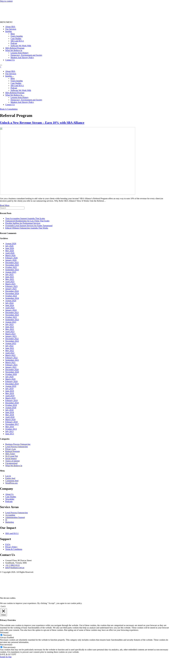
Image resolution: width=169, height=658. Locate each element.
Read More (4, 205)
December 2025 (12, 262)
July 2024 (9, 303)
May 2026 (9, 251)
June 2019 (9, 391)
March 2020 (10, 379)
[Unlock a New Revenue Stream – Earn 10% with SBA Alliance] (67, 194)
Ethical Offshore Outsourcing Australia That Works (26, 228)
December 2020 (12, 369)
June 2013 (9, 434)
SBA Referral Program (14, 48)
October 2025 (11, 267)
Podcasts (9, 501)
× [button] (0, 67)
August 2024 (10, 300)
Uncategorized (11, 463)
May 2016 (9, 427)
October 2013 (11, 429)
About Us (9, 494)
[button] (6, 22)
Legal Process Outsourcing (16, 446)
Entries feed (10, 478)
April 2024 (9, 308)
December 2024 (12, 291)
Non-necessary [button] (6, 644)
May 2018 (9, 415)
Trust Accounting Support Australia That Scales (25, 218)
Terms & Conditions (13, 549)
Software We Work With (21, 46)
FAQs (7, 544)
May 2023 (9, 329)
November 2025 (12, 265)
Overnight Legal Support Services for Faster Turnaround (28, 225)
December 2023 (12, 312)
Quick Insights (17, 36)
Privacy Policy (11, 547)
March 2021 (10, 362)
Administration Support (15, 517)
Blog (13, 34)
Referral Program (12, 451)
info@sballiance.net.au (14, 567)
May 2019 (9, 393)
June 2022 (9, 348)
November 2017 (12, 424)
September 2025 (12, 270)
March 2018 (10, 419)
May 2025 (9, 279)
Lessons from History (20, 53)
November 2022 (12, 341)
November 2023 (12, 315)
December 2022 (12, 339)
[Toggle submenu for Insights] (13, 76)
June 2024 (9, 305)
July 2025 (9, 274)
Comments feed (11, 481)
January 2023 (11, 336)
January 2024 (11, 310)
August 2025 (10, 272)
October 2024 (11, 296)
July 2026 (9, 246)
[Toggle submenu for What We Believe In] (23, 95)
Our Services (10, 29)
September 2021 (12, 360)
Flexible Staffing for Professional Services (22, 223)
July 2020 (9, 377)
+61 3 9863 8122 (12, 565)
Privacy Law (10, 449)
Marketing (9, 522)
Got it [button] (3, 606)
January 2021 (11, 367)
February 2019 (11, 400)
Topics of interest (12, 461)
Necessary (7, 635)
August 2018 (10, 407)
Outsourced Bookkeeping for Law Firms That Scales (27, 221)
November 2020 (12, 372)
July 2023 (9, 324)
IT (6, 520)
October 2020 (11, 374)
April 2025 (9, 281)
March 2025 (10, 284)
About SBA (10, 26)
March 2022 (10, 355)
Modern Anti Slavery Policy (22, 57)
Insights (8, 31)
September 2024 (12, 298)
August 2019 (10, 386)
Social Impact (11, 458)
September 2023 (12, 319)
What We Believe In (13, 50)
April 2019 (9, 396)
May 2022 (9, 350)
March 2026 (10, 255)
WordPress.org (11, 483)
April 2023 (9, 331)
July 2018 (9, 410)
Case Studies (16, 38)
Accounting (10, 515)
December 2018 (12, 403)
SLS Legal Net (11, 456)
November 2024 (12, 293)
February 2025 (11, 286)
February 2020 (11, 381)
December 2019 (12, 384)
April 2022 (9, 353)
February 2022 (11, 358)
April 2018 (9, 417)
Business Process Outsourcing (17, 444)
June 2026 (9, 248)
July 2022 (9, 346)
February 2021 (11, 365)
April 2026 (9, 253)
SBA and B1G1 (17, 41)
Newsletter (9, 499)
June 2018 (9, 412)
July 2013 (9, 431)
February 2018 (11, 422)
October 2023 (11, 317)
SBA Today (10, 454)
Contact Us (10, 60)
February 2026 (11, 258)
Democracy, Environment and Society (26, 55)
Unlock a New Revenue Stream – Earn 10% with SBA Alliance (42, 122)
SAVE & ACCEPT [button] (8, 654)
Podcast (14, 43)
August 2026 (10, 243)
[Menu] (1, 65)
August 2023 (10, 322)
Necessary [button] (4, 632)
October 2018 (11, 405)
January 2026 (11, 260)
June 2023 (9, 327)
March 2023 (10, 334)
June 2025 (9, 277)
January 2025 (11, 289)
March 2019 (10, 398)
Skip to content (6, 1)
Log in (8, 476)
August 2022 (10, 343)
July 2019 (9, 388)
